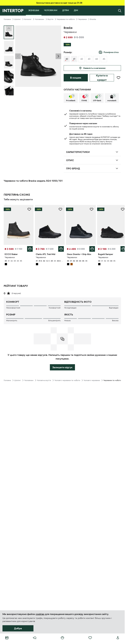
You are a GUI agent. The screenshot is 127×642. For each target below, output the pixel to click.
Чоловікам (39, 19)
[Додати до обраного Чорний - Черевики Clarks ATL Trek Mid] (59, 209)
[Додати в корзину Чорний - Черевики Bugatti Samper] (121, 248)
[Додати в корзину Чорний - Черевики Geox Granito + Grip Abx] (90, 248)
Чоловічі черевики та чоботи (67, 380)
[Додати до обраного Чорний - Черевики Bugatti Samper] (120, 209)
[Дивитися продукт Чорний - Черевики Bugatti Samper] (110, 224)
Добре (18, 628)
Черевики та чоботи (66, 19)
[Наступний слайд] (9, 92)
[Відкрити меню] (34, 638)
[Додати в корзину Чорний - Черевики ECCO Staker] (29, 248)
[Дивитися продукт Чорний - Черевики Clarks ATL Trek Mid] (49, 224)
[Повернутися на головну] (12, 10)
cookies (40, 614)
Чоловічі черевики (91, 380)
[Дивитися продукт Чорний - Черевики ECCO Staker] (18, 224)
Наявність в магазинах (94, 68)
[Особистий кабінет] (118, 638)
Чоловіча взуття (44, 380)
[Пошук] (120, 10)
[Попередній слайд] (18, 56)
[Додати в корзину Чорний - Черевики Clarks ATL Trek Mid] (60, 248)
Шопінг (17, 19)
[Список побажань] (90, 638)
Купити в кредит (102, 77)
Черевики (82, 19)
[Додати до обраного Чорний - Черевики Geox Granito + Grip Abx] (90, 209)
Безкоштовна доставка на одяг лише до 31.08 (59, 3)
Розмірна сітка (111, 52)
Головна (7, 19)
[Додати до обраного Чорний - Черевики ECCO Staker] (29, 209)
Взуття (50, 19)
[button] (18, 56)
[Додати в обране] (118, 78)
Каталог (27, 19)
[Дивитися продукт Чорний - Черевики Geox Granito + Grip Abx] (79, 224)
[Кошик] (62, 638)
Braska (93, 19)
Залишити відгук (62, 366)
